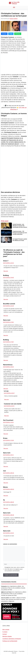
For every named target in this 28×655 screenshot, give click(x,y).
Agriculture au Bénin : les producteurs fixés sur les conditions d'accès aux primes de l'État (13, 588)
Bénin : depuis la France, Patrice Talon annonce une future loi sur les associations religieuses (13, 599)
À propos (4, 631)
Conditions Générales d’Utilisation (11, 638)
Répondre (6, 271)
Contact (4, 634)
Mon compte (5, 629)
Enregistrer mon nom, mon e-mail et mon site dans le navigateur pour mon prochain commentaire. (14, 569)
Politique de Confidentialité (9, 641)
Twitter (10, 33)
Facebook (4, 33)
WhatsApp (17, 33)
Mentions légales (7, 636)
